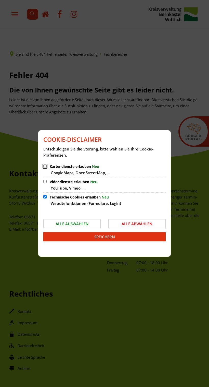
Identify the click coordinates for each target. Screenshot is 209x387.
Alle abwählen (137, 223)
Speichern (104, 236)
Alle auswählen (72, 223)
